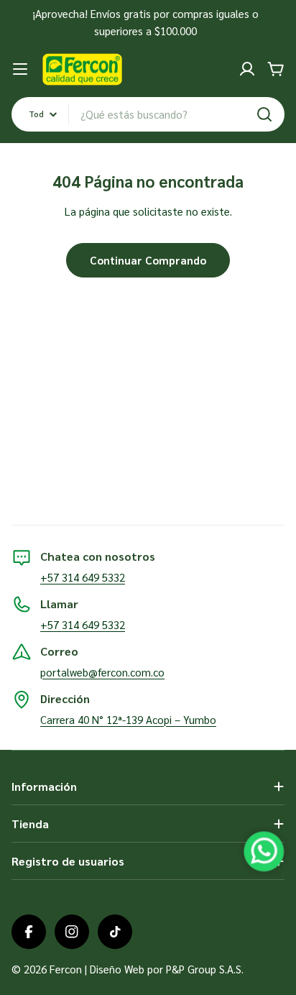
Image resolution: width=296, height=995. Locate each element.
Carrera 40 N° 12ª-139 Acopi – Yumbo (128, 719)
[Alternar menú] (20, 69)
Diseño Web (117, 969)
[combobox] (148, 114)
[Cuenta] (247, 69)
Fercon (66, 969)
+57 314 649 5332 (82, 577)
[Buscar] (264, 114)
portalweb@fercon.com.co (102, 672)
